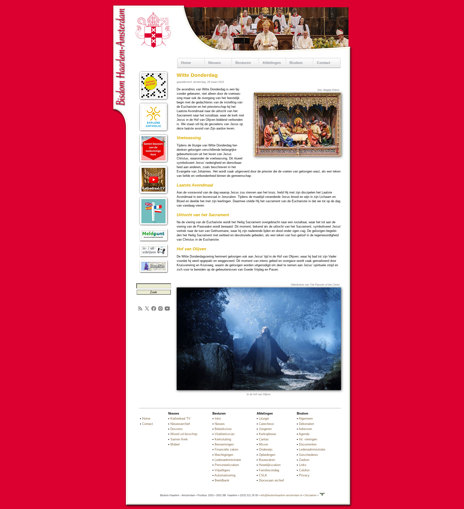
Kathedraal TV (180, 418)
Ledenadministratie (228, 460)
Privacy (304, 475)
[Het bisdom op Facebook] (154, 310)
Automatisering (224, 475)
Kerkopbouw (267, 434)
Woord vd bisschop (183, 434)
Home (186, 63)
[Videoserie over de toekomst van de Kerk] (153, 162)
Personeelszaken (227, 465)
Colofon (304, 470)
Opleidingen (267, 455)
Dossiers (176, 429)
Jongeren (265, 429)
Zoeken (304, 460)
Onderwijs (266, 449)
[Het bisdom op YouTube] (167, 310)
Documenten (308, 444)
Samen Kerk (179, 439)
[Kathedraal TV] (153, 194)
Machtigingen (224, 455)
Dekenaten (306, 424)
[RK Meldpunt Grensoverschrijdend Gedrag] (153, 241)
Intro (218, 418)
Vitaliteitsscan (224, 434)
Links (302, 465)
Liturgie (264, 418)
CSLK (263, 475)
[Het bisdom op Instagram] (160, 310)
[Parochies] (153, 272)
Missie (263, 444)
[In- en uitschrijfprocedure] (153, 256)
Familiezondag (269, 470)
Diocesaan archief (271, 480)
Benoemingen (224, 444)
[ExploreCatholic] (153, 131)
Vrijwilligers (222, 470)
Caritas (264, 439)
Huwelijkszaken (270, 465)
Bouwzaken (267, 460)
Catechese (266, 424)
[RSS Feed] (140, 310)
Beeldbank (222, 480)
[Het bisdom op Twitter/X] (147, 310)
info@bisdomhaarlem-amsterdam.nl (281, 495)
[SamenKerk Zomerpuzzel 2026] (153, 99)
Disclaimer (310, 495)
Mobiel (175, 444)
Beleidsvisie (223, 429)
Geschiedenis (308, 455)
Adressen (305, 429)
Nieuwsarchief (180, 424)
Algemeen (306, 418)
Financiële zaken (226, 449)
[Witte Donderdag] (297, 155)
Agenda (304, 434)
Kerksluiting (223, 439)
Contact (323, 63)
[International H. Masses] (153, 225)
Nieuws (220, 424)
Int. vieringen (308, 439)
